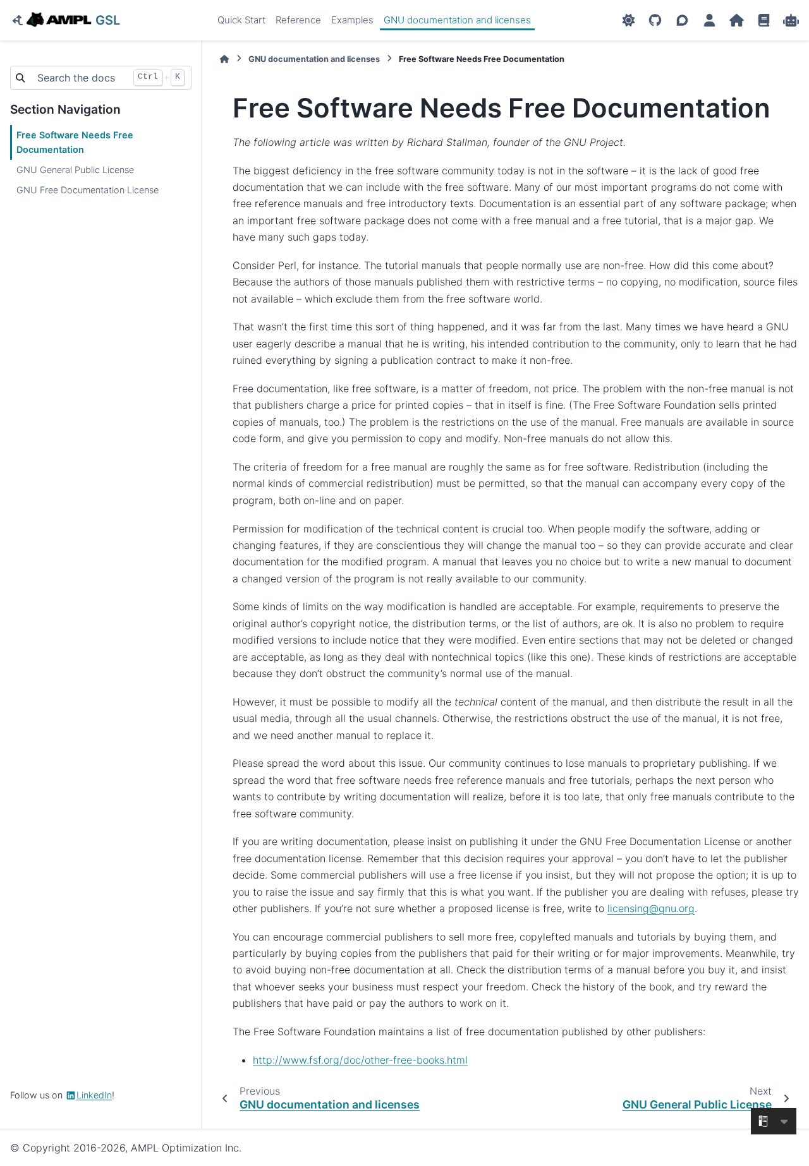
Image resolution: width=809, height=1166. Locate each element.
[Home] (224, 59)
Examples (352, 20)
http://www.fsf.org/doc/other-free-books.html (360, 1060)
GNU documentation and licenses (457, 20)
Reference (298, 20)
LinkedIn (94, 1095)
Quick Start (241, 20)
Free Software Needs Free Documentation (74, 142)
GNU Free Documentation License (87, 189)
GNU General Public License (75, 169)
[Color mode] (628, 20)
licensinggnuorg (651, 908)
